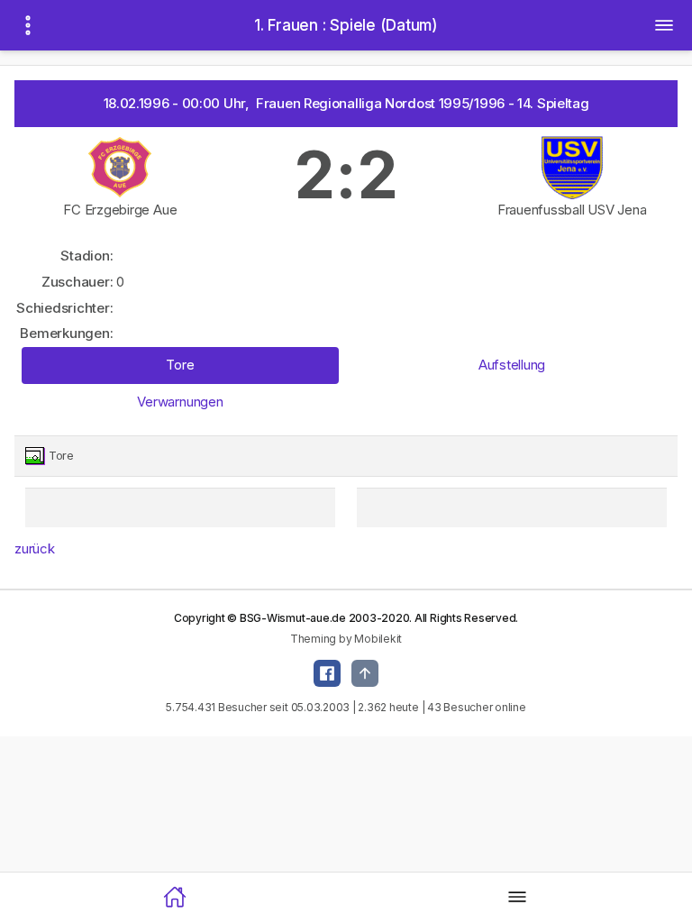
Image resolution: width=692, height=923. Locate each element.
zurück (34, 548)
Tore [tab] (180, 364)
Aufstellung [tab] (511, 364)
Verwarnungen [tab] (180, 401)
